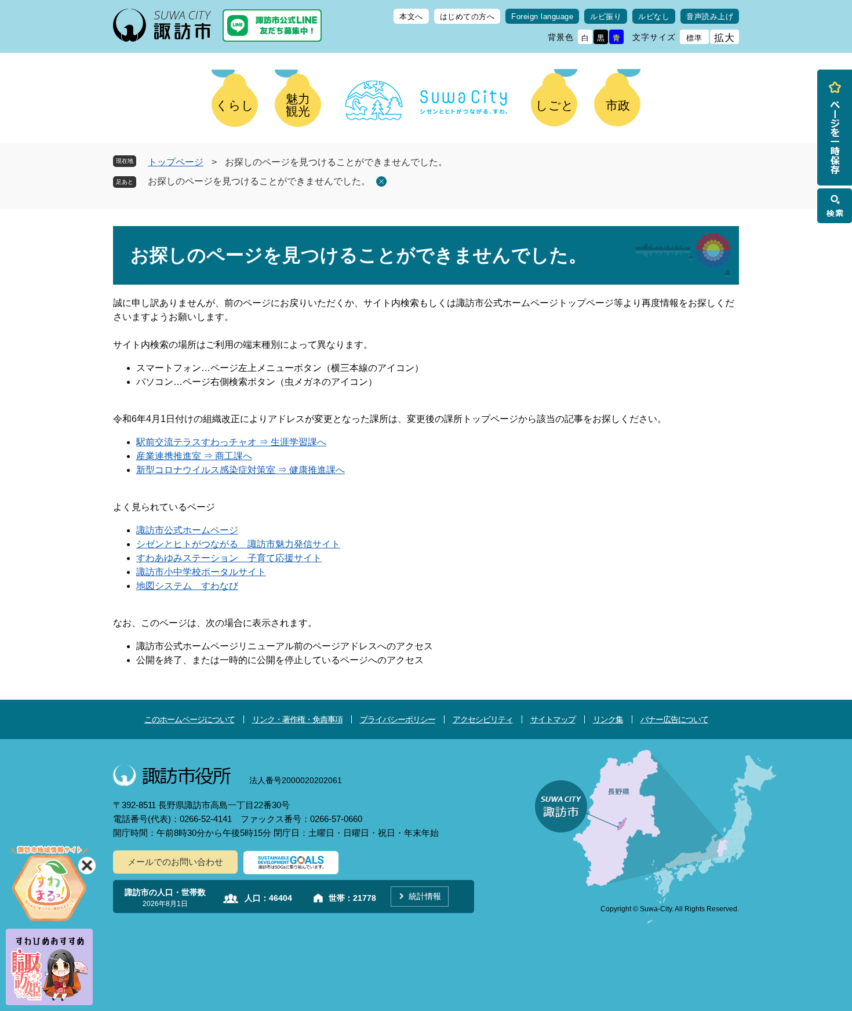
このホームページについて (189, 719)
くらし (235, 105)
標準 (694, 38)
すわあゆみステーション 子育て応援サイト (229, 558)
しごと (555, 105)
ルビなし (653, 16)
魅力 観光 (298, 105)
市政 (618, 105)
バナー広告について (674, 719)
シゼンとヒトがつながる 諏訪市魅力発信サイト (238, 544)
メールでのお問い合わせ (175, 862)
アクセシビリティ (483, 719)
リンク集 (608, 719)
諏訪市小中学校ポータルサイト (201, 572)
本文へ (411, 16)
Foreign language (542, 16)
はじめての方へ (467, 16)
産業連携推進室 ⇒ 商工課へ (194, 456)
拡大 (724, 37)
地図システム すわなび (187, 586)
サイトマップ (553, 719)
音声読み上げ (709, 16)
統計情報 (425, 896)
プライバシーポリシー (397, 719)
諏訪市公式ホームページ (187, 530)
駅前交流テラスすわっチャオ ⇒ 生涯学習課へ (231, 442)
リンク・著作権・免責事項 (297, 719)
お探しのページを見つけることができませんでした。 (259, 181)
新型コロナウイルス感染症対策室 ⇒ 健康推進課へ (240, 470)
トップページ (175, 162)
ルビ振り (605, 16)
